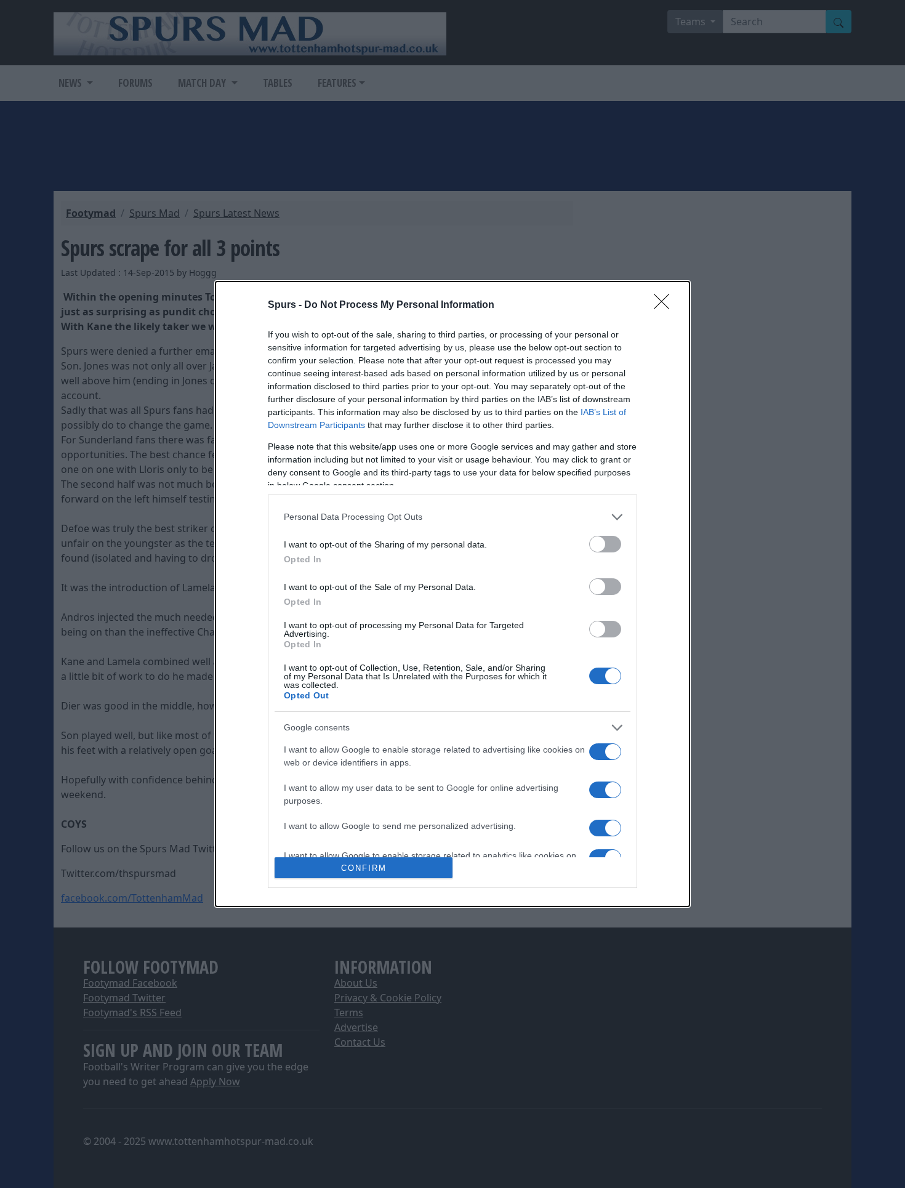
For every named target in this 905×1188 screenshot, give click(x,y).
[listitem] (452, 517)
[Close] (665, 305)
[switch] (605, 544)
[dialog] (452, 594)
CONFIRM (364, 868)
